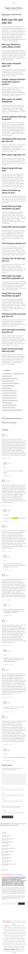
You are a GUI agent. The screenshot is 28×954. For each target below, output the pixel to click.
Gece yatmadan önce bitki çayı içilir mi (10, 395)
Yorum (3, 772)
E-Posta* (3, 793)
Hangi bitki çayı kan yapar (7, 402)
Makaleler (7, 370)
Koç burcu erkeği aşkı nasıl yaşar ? (8, 851)
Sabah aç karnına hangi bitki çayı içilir (9, 405)
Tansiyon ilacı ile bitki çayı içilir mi (9, 407)
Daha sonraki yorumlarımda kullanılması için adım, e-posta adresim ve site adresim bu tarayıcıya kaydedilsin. (12, 807)
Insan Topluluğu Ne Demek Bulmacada (12, 418)
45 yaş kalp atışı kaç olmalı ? (7, 857)
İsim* (3, 787)
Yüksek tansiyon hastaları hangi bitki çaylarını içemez (12, 410)
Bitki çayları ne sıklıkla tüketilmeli (8, 385)
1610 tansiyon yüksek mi (7, 373)
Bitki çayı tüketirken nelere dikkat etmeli (10, 378)
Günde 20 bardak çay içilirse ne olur (9, 398)
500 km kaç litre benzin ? (6, 835)
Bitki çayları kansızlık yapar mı (8, 381)
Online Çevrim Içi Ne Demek (9, 422)
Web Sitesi (4, 798)
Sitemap (16, 825)
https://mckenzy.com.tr (20, 823)
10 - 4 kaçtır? (4, 810)
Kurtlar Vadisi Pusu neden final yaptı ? (8, 848)
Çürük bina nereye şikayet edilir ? (8, 838)
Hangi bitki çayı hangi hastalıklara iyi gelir (10, 400)
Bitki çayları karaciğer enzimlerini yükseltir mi (11, 383)
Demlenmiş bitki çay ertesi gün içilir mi (10, 390)
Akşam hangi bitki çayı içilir (18, 373)
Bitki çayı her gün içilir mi (7, 376)
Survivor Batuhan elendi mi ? (7, 860)
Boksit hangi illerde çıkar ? (6, 854)
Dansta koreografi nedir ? (6, 845)
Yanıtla (10, 458)
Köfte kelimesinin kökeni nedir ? (7, 842)
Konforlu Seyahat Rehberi (14, 8)
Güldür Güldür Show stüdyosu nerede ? (9, 864)
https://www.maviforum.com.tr (7, 823)
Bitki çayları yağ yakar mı (7, 388)
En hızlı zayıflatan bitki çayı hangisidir (9, 393)
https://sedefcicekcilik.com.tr (7, 825)
